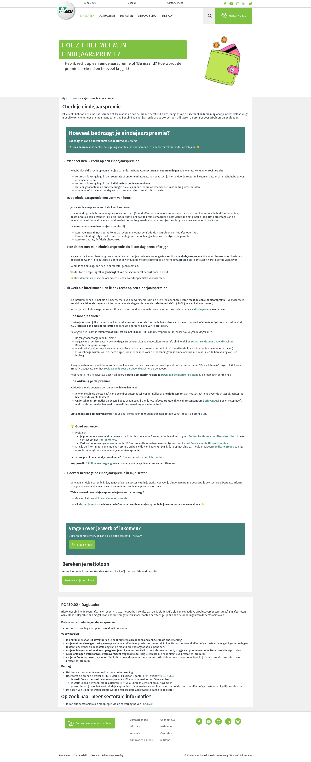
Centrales (166, 733)
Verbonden (166, 726)
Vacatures (136, 733)
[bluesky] (250, 3)
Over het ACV (167, 719)
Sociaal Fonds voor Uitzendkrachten (212, 341)
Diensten (126, 15)
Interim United (107, 439)
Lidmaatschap (147, 15)
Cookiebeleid (80, 755)
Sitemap (94, 755)
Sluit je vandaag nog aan (102, 463)
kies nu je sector (88, 504)
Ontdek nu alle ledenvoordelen (93, 723)
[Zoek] (209, 16)
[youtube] (231, 3)
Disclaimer (64, 755)
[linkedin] (244, 3)
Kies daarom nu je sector (87, 147)
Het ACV (167, 15)
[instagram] (238, 3)
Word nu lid (237, 15)
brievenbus (211, 400)
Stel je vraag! (84, 544)
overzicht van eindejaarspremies (109, 498)
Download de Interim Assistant (179, 374)
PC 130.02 (147, 703)
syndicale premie (200, 309)
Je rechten (87, 15)
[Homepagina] (63, 98)
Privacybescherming (112, 755)
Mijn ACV (91, 3)
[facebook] (225, 3)
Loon (74, 98)
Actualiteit (107, 15)
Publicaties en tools (142, 740)
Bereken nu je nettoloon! (79, 580)
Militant (132, 3)
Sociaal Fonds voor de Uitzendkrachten (127, 368)
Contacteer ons (175, 3)
